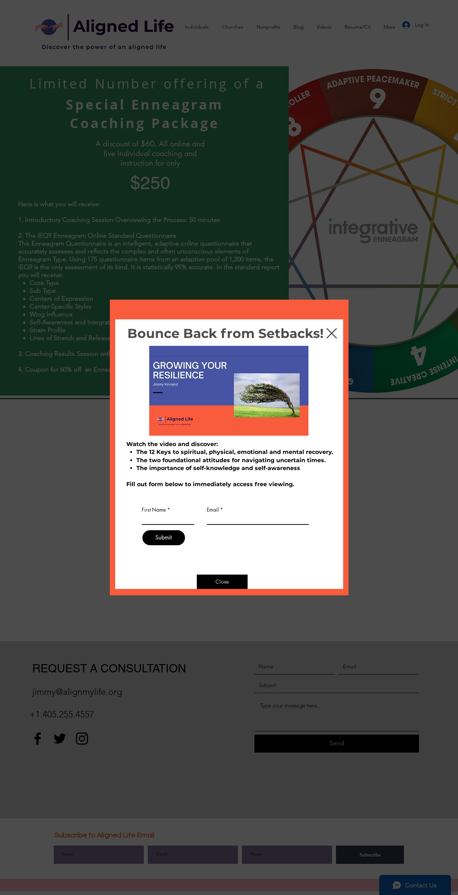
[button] (331, 333)
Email (213, 509)
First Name (154, 509)
